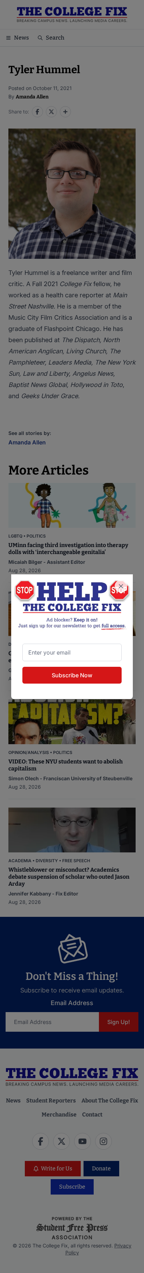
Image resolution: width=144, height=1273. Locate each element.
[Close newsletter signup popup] (121, 586)
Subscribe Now (72, 675)
